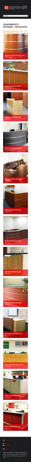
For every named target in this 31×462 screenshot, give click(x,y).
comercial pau (9, 440)
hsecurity (7, 445)
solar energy (8, 449)
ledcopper (7, 444)
